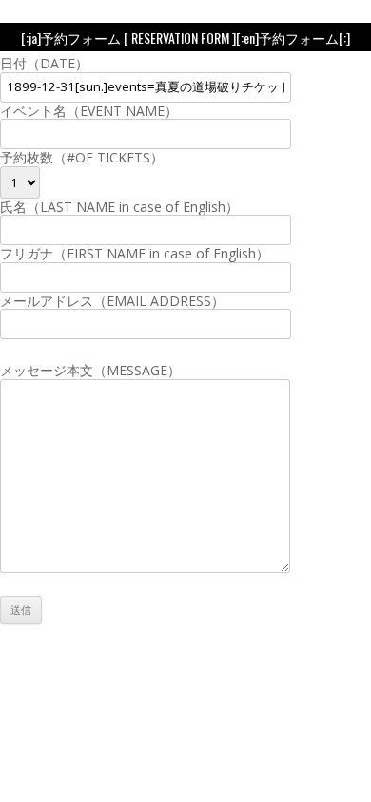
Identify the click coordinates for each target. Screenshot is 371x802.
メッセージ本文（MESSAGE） (90, 370)
